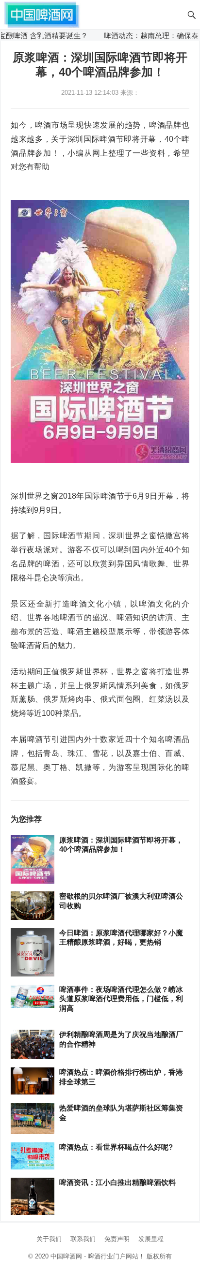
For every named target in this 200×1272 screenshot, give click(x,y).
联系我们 (83, 1238)
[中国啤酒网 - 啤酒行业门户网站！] (42, 14)
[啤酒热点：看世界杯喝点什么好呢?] (32, 1156)
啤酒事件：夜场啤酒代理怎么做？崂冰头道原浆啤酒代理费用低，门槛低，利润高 (121, 998)
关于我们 (49, 1238)
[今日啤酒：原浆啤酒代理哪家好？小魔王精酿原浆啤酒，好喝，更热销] (32, 952)
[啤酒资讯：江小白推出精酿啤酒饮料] (32, 1197)
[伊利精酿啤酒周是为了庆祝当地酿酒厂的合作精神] (32, 1045)
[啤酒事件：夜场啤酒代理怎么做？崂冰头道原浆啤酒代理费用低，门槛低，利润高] (32, 997)
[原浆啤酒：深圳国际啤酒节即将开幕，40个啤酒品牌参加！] (32, 860)
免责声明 (117, 1238)
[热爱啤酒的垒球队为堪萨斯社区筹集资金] (32, 1119)
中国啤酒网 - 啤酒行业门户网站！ (97, 1256)
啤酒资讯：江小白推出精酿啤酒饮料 (117, 1182)
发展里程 (151, 1238)
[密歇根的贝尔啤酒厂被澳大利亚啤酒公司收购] (32, 905)
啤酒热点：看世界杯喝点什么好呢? (116, 1147)
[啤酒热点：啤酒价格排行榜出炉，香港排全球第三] (32, 1081)
